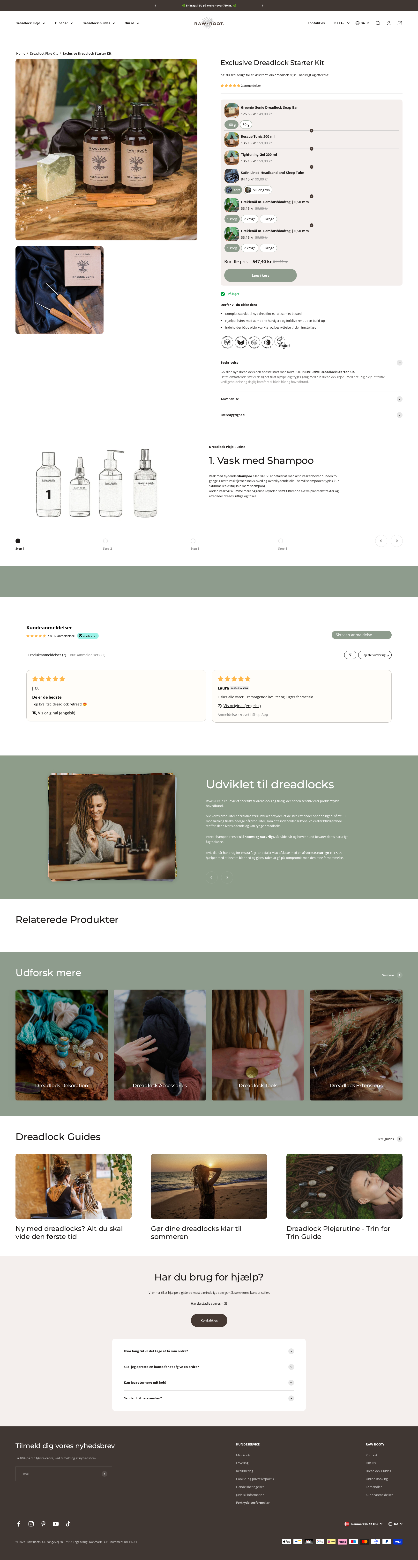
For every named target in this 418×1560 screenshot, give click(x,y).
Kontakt (371, 1455)
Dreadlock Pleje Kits (44, 53)
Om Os (371, 1463)
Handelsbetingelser (250, 1487)
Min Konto (243, 1455)
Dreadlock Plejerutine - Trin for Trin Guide (338, 1232)
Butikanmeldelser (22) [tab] (87, 655)
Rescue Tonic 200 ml (258, 136)
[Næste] (262, 5)
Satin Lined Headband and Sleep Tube (272, 172)
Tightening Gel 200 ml (259, 154)
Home (20, 53)
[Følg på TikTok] (68, 1524)
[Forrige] (155, 5)
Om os (129, 23)
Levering (242, 1463)
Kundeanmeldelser (379, 1495)
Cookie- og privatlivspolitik (255, 1479)
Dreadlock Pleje (27, 23)
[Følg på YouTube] (55, 1524)
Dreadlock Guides (96, 23)
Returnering (244, 1471)
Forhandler (374, 1487)
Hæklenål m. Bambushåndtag (275, 202)
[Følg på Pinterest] (43, 1524)
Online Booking (377, 1479)
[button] (231, 85)
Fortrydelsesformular (253, 1502)
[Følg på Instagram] (31, 1524)
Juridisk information (250, 1495)
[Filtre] (350, 655)
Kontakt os (316, 23)
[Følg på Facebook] (18, 1524)
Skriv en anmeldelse (354, 635)
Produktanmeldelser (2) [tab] (47, 655)
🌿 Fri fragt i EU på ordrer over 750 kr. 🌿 (209, 5)
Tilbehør (61, 23)
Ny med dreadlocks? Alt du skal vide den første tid (69, 1232)
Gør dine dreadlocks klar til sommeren (196, 1232)
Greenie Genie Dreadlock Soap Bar (269, 107)
